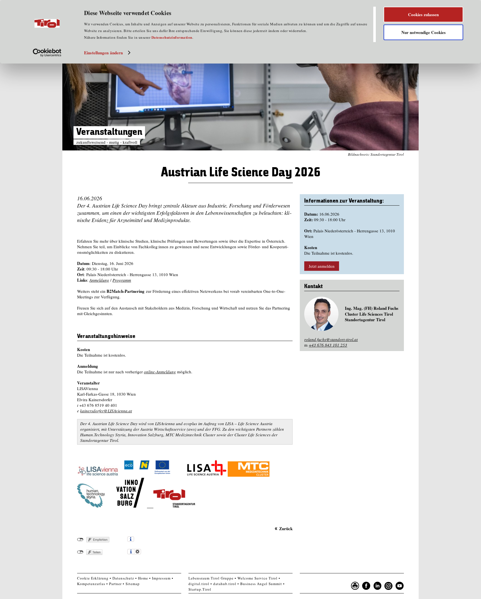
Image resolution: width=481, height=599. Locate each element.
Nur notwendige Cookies (423, 32)
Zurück (286, 528)
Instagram (388, 586)
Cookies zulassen (423, 14)
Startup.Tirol (199, 589)
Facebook (366, 586)
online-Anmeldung (160, 371)
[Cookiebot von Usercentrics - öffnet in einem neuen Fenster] (47, 52)
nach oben (411, 593)
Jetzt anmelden (322, 266)
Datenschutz (123, 578)
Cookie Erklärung (93, 578)
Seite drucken (355, 586)
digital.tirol (198, 583)
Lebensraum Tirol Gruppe (211, 578)
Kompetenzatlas (91, 583)
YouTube (400, 586)
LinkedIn (377, 586)
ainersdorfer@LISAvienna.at (107, 410)
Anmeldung (99, 280)
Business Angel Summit (261, 583)
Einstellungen (137, 551)
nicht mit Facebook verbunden (80, 539)
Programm (121, 280)
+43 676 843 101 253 (328, 345)
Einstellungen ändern (103, 53)
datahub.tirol (224, 583)
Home (143, 578)
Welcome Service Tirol (257, 578)
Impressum (161, 578)
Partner (115, 583)
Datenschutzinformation (171, 37)
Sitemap (133, 583)
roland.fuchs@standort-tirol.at (331, 339)
